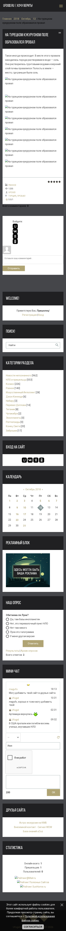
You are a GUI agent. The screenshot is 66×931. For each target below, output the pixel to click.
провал (21, 196)
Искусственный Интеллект (20, 392)
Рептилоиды (13, 422)
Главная (7, 18)
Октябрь (26, 18)
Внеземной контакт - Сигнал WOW (33, 827)
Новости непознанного (18, 375)
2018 (16, 18)
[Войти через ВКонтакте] (15, 231)
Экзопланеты (13, 417)
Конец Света (13, 426)
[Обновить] (58, 738)
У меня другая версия (22, 636)
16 (17, 514)
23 (17, 520)
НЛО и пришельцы (16, 379)
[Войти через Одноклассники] (15, 241)
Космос (10, 384)
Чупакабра (12, 413)
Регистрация (29, 315)
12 (34, 18)
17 (24, 514)
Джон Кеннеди (14, 396)
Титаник (10, 409)
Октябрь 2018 (33, 489)
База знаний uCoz (33, 831)
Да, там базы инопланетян (25, 619)
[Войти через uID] (15, 226)
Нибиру (10, 401)
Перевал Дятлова (16, 405)
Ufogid (12, 192)
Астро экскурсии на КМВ (33, 822)
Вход (41, 315)
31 (24, 525)
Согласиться (33, 926)
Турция (12, 196)
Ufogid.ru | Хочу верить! (17, 6)
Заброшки (11, 430)
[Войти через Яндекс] (15, 236)
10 (24, 507)
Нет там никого (18, 627)
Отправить (14, 268)
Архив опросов (29, 650)
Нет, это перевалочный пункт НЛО (29, 623)
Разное (12, 185)
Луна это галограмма (22, 632)
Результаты (12, 650)
